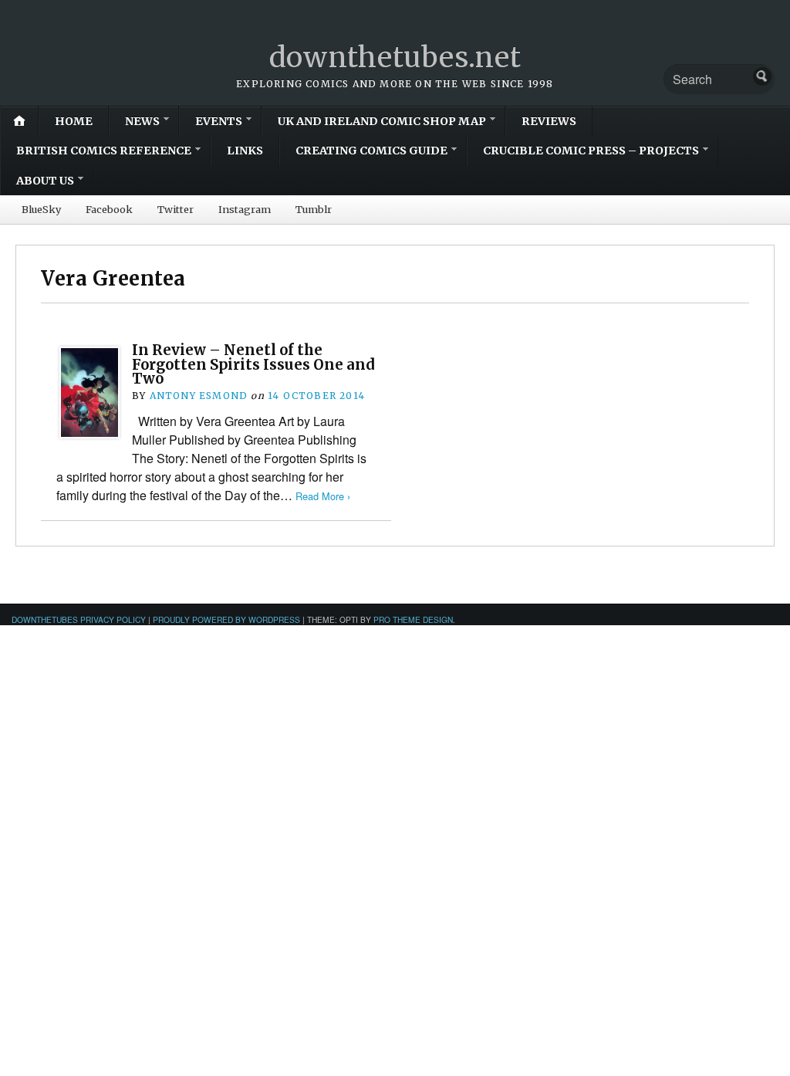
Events (218, 121)
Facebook (109, 209)
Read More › (322, 496)
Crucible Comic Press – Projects (591, 150)
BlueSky (41, 209)
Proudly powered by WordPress (226, 619)
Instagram (244, 209)
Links (245, 150)
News (142, 121)
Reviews (549, 121)
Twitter (175, 209)
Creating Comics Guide (371, 150)
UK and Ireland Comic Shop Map (382, 121)
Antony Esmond (199, 395)
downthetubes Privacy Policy (79, 619)
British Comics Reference (103, 150)
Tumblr (313, 209)
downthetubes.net (395, 57)
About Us (45, 181)
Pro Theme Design (413, 619)
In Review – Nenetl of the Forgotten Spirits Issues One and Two (253, 364)
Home (74, 121)
